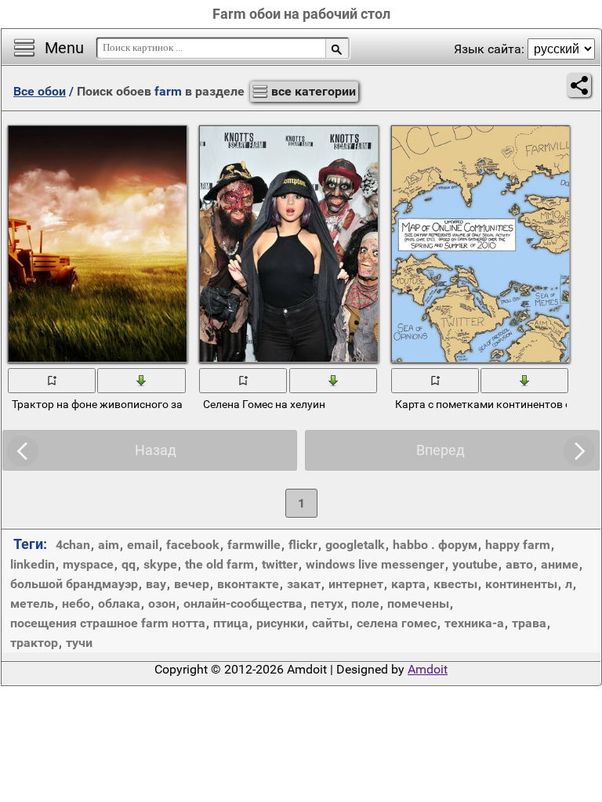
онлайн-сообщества (243, 603)
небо (76, 603)
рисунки (280, 623)
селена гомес (397, 623)
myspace (88, 564)
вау (156, 583)
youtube (475, 564)
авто (519, 564)
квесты (455, 583)
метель (32, 603)
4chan (73, 544)
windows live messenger (375, 564)
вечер (191, 583)
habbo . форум (435, 544)
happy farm (517, 544)
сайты (330, 623)
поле (365, 603)
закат (304, 583)
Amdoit (428, 669)
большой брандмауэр (74, 583)
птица (230, 623)
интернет (355, 583)
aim (108, 544)
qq (128, 564)
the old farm (219, 564)
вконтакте (248, 583)
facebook (192, 544)
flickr (302, 544)
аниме (559, 564)
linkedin (32, 564)
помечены (418, 603)
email (142, 544)
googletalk (355, 544)
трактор (34, 642)
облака (119, 603)
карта (408, 583)
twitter (280, 564)
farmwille (254, 544)
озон (162, 603)
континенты (521, 583)
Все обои (39, 91)
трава (529, 623)
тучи (79, 642)
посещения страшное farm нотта (107, 623)
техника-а (474, 623)
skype (160, 564)
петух (326, 603)
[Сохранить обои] (142, 380)
